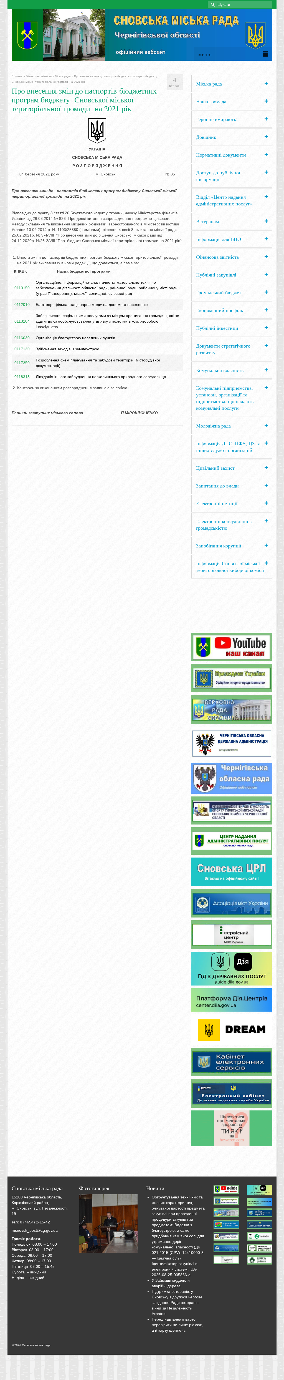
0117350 (22, 363)
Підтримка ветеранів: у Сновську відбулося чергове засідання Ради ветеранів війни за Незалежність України (177, 1302)
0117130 (22, 349)
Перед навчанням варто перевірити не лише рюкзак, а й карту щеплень (177, 1325)
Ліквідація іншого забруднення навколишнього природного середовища (101, 376)
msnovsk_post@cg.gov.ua (35, 1230)
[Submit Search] (212, 4)
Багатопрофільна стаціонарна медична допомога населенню (92, 304)
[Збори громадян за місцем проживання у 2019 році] (108, 1223)
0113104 (22, 321)
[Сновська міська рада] (142, 35)
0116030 (22, 338)
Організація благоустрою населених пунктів (75, 338)
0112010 (22, 304)
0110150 (22, 288)
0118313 (22, 376)
